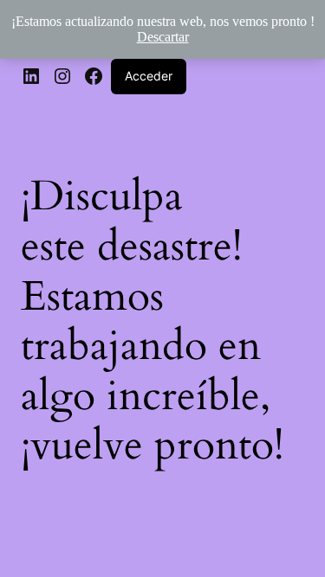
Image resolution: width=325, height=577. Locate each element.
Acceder (148, 75)
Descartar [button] (163, 36)
